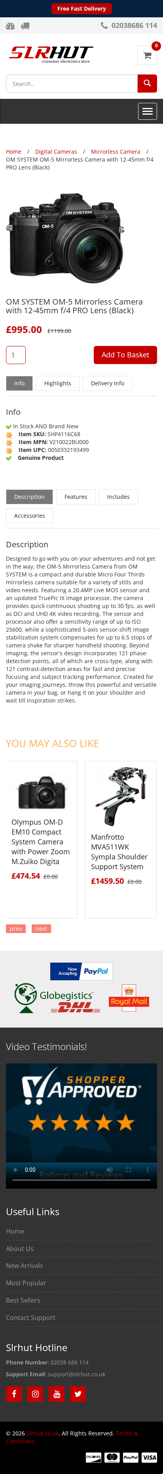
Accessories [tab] (29, 515)
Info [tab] (19, 383)
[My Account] (11, 25)
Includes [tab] (118, 496)
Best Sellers (23, 1300)
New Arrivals (24, 1265)
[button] (147, 82)
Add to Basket (125, 354)
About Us (20, 1248)
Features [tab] (75, 496)
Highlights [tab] (57, 383)
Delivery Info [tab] (107, 383)
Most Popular (26, 1283)
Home (15, 1231)
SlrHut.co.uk (43, 1433)
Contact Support (30, 1317)
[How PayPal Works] (81, 970)
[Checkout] (26, 25)
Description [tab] (29, 496)
